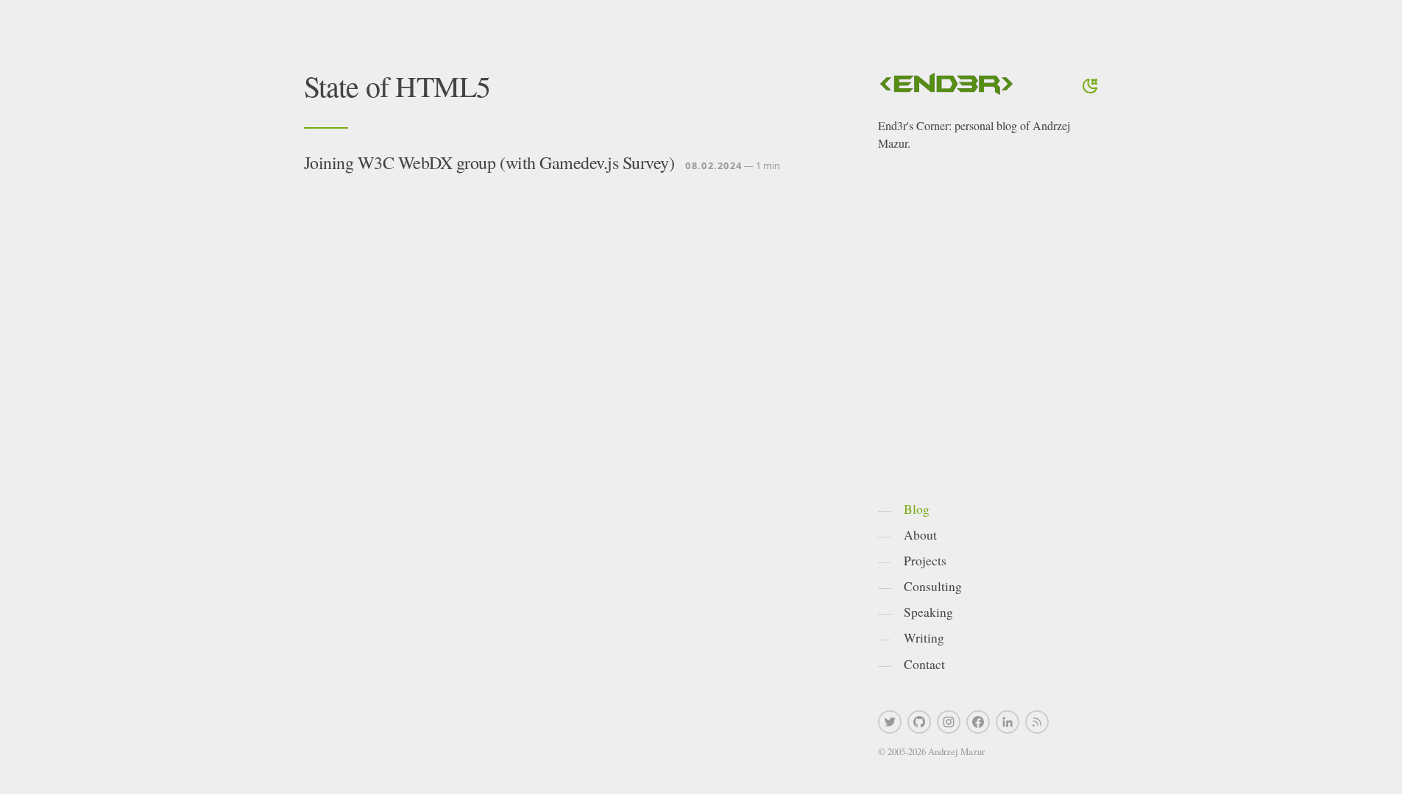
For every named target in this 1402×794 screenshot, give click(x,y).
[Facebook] (978, 722)
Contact (924, 664)
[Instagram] (948, 722)
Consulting (933, 586)
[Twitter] (890, 722)
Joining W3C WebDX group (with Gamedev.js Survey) (489, 162)
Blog (917, 509)
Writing (924, 637)
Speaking (928, 611)
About (920, 534)
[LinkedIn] (1007, 722)
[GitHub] (919, 722)
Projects (925, 560)
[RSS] (1037, 722)
